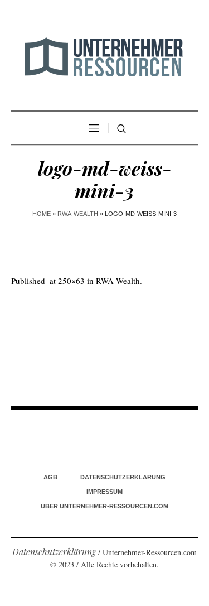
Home (41, 213)
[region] (104, 505)
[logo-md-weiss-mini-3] (104, 337)
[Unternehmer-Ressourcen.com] (104, 56)
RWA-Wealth (77, 213)
